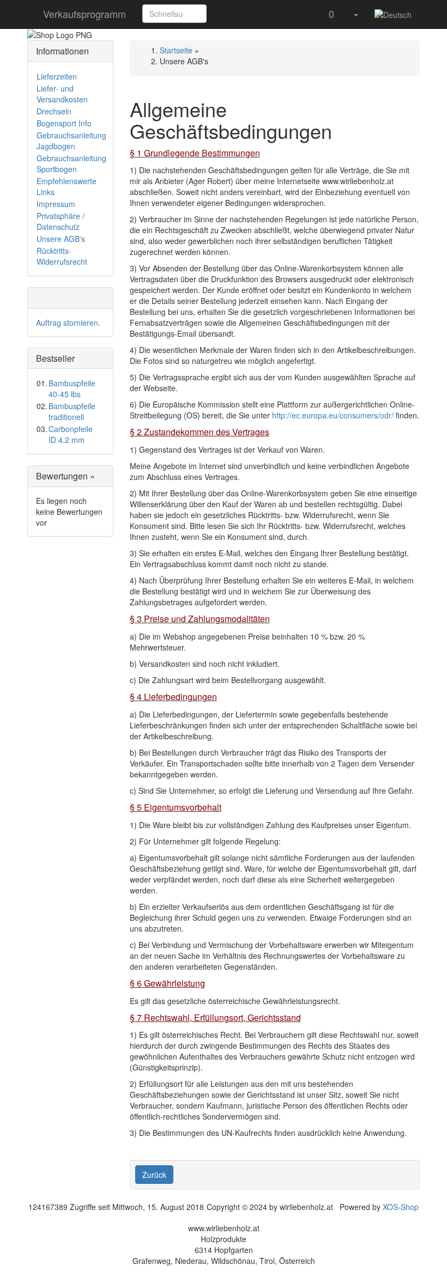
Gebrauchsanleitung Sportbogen (71, 163)
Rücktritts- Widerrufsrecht (62, 256)
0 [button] (330, 14)
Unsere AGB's (61, 238)
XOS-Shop (401, 1206)
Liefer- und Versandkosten (62, 94)
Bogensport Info (64, 123)
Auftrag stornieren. (68, 322)
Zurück (154, 1174)
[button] (219, 13)
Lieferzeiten (57, 76)
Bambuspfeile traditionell (72, 411)
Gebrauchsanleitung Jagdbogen (71, 140)
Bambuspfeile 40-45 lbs (72, 388)
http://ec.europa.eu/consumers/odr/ (333, 415)
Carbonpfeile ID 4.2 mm (71, 434)
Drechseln (54, 111)
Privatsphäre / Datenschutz (60, 221)
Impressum (56, 203)
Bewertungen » (65, 476)
